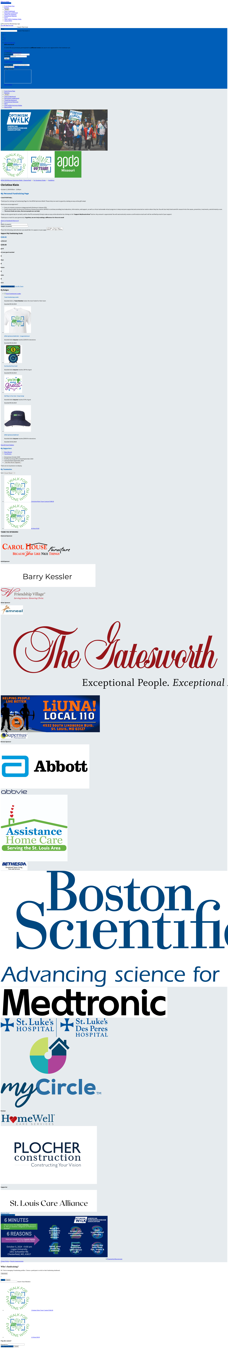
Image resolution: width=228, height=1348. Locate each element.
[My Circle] (51, 1107)
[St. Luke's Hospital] (54, 1036)
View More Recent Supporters (12, 462)
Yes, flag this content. (7, 1346)
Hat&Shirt (51, 180)
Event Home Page (9, 6)
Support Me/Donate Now (7, 286)
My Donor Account (16, 52)
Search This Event (23, 27)
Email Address (8, 54)
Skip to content (5, 1)
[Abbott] (45, 788)
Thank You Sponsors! (10, 14)
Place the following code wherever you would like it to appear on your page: (23, 230)
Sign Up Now (8, 51)
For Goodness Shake (39, 180)
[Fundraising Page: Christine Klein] (14, 177)
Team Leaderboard (9, 11)
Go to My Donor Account (7, 25)
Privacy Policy (5, 1261)
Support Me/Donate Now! (7, 1215)
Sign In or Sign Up (9, 43)
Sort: (2, 473)
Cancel (8, 1280)
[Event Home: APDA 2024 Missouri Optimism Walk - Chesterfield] (68, 177)
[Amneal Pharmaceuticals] (12, 614)
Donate (7, 9)
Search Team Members (24, 1281)
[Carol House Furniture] (36, 558)
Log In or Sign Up (6, 3)
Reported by (4, 1344)
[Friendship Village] (23, 599)
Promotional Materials (10, 16)
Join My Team (19, 286)
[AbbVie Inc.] (14, 794)
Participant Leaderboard (11, 13)
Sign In (17, 67)
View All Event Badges (7, 445)
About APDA (8, 21)
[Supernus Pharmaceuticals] (14, 738)
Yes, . (2, 1280)
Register (6, 7)
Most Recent (8, 452)
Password (7, 56)
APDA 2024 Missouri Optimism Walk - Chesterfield (16, 180)
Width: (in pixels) (6, 224)
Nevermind (4, 1273)
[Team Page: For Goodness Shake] (41, 177)
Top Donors (7, 454)
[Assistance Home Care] (34, 861)
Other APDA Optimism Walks (12, 19)
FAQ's (6, 17)
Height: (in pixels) (6, 226)
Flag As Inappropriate (16, 1261)
